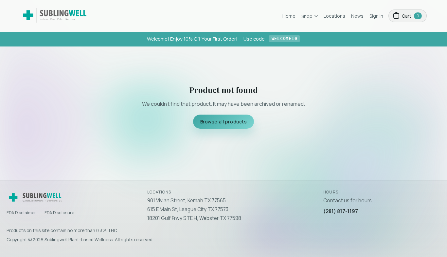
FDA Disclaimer (21, 212)
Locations (334, 16)
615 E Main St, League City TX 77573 (187, 209)
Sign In (376, 16)
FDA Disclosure (59, 212)
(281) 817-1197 (340, 211)
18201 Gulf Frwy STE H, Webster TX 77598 (194, 218)
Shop (307, 16)
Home (288, 16)
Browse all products (223, 122)
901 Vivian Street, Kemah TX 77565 (186, 200)
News (357, 16)
